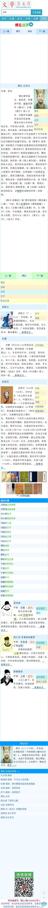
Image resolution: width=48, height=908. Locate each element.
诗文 (4, 18)
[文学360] (24, 4)
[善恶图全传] (5, 481)
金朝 (20, 645)
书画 (37, 402)
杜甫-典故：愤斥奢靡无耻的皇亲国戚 (18, 784)
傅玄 (18, 31)
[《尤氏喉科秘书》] (19, 493)
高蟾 (5, 577)
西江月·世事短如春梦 (24, 637)
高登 (5, 591)
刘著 (4, 339)
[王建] (7, 686)
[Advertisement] (24, 59)
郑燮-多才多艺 (7, 817)
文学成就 (39, 345)
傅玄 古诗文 (24, 86)
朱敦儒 (23, 642)
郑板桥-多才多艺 (8, 813)
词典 (35, 18)
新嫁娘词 (18, 671)
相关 (30, 31)
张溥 (23, 204)
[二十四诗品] (24, 481)
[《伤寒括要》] (24, 496)
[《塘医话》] (10, 493)
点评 (3, 292)
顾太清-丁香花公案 (9, 801)
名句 (19, 18)
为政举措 (39, 407)
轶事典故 (39, 411)
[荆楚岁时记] (42, 481)
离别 (38, 613)
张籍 (22, 607)
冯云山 (6, 536)
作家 (44, 18)
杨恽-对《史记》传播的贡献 (13, 809)
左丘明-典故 (6, 775)
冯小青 (6, 514)
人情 (16, 653)
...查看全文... (26, 332)
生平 (3, 296)
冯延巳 (6, 523)
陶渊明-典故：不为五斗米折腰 (15, 779)
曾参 (25, 104)
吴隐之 (5, 307)
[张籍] (7, 617)
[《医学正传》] (28, 493)
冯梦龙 (8, 505)
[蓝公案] (14, 481)
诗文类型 (40, 608)
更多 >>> (11, 765)
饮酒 (25, 615)
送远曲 (17, 603)
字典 (28, 18)
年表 (37, 388)
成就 (3, 287)
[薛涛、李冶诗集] (33, 481)
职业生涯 (5, 301)
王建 (22, 676)
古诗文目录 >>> (10, 771)
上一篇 (6, 31)
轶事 (37, 318)
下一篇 (42, 31)
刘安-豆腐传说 (7, 805)
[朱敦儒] (7, 651)
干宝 (7, 564)
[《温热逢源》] (37, 493)
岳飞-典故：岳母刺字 (10, 792)
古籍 (11, 18)
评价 (37, 393)
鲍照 (19, 191)
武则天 (5, 382)
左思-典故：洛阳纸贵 (10, 788)
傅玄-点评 (5, 796)
